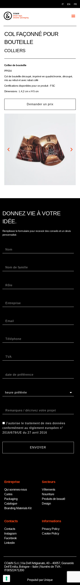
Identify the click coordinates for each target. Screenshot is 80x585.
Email (6, 315)
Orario (7, 387)
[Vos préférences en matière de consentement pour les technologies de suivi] (6, 578)
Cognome (9, 261)
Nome (6, 243)
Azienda (8, 297)
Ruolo (6, 279)
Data (5, 369)
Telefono (8, 333)
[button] (73, 16)
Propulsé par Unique (40, 579)
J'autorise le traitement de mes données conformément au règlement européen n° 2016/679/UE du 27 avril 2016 (33, 428)
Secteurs (48, 482)
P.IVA (6, 351)
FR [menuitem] (75, 4)
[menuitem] (62, 4)
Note (5, 404)
